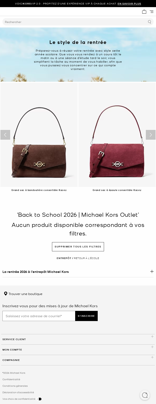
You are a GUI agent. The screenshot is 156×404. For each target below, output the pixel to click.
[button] (145, 395)
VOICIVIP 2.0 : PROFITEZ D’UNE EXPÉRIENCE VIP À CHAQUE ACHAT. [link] (78, 3)
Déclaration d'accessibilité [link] (18, 392)
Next (151, 135)
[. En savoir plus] (78, 271)
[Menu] (152, 12)
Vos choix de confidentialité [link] (19, 398)
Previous (5, 135)
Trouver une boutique (25, 293)
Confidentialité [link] (11, 379)
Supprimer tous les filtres (78, 246)
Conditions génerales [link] (15, 385)
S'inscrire (86, 316)
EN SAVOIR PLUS (129, 3)
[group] (78, 3)
